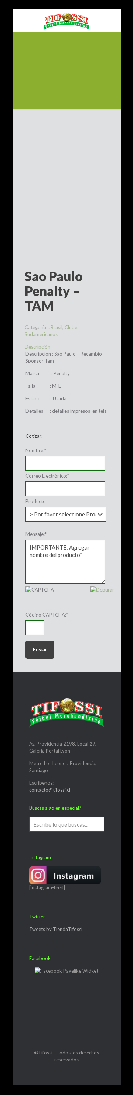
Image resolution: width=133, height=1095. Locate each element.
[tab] (67, 347)
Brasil (56, 327)
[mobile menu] (22, 20)
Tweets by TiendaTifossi (55, 929)
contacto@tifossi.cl (49, 790)
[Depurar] (102, 590)
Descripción (37, 347)
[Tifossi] (67, 20)
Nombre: (35, 450)
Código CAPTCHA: (46, 615)
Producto (35, 501)
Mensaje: (36, 534)
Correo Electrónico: (47, 476)
